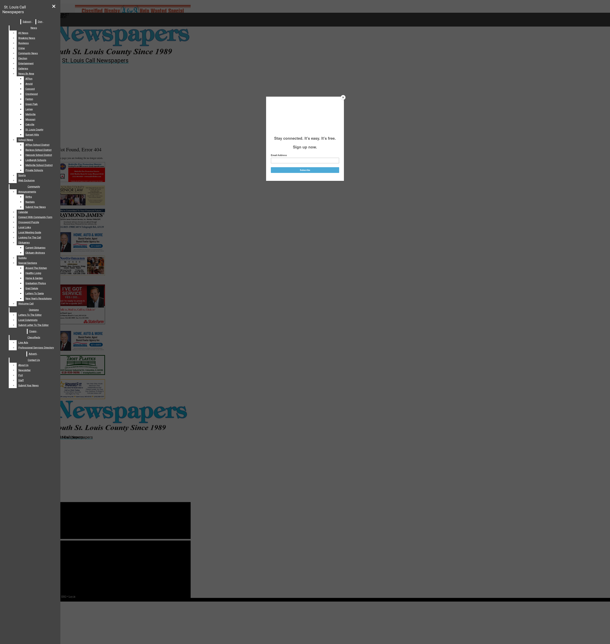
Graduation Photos (35, 283)
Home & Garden (34, 278)
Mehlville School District (39, 165)
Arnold (29, 83)
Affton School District (37, 144)
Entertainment (26, 63)
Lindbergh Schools (35, 160)
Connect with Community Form (35, 217)
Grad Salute (31, 288)
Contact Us (34, 360)
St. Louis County (34, 129)
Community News (28, 53)
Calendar (23, 212)
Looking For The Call (29, 237)
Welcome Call (26, 303)
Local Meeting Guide (29, 232)
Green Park (31, 104)
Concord (30, 88)
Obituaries (24, 242)
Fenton (29, 99)
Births (28, 196)
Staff (21, 380)
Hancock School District (38, 155)
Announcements (27, 191)
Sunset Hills (32, 134)
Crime (21, 48)
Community (34, 186)
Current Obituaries (35, 247)
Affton (28, 78)
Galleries (23, 68)
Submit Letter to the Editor (33, 325)
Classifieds (33, 337)
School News (25, 139)
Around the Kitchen (36, 268)
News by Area (26, 73)
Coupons (34, 331)
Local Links (24, 227)
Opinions (34, 309)
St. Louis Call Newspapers (14, 9)
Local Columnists (27, 320)
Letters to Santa (34, 293)
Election (22, 58)
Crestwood (31, 94)
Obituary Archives (35, 252)
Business (23, 43)
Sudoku (22, 257)
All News (23, 32)
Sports (22, 175)
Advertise (34, 353)
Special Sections (27, 262)
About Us (23, 365)
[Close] (343, 97)
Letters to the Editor (30, 314)
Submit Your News (35, 207)
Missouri (30, 119)
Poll (20, 375)
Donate (42, 21)
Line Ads (23, 342)
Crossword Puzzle (28, 222)
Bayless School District (38, 149)
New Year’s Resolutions (38, 298)
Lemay (29, 109)
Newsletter (24, 370)
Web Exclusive (26, 180)
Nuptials (30, 201)
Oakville (29, 124)
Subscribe (28, 21)
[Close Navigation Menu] (54, 6)
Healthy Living (33, 273)
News (33, 27)
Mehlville (30, 114)
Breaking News (26, 38)
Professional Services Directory (36, 347)
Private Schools (34, 170)
